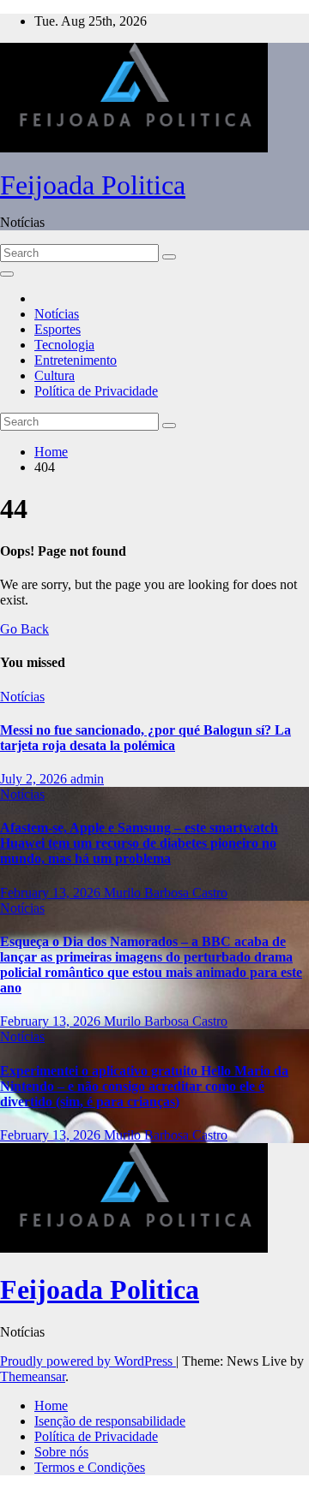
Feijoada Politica (92, 185)
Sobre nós (61, 1451)
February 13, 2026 (52, 892)
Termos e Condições (89, 1467)
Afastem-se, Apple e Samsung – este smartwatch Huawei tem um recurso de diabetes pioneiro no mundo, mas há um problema (139, 843)
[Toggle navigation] (7, 274)
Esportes (57, 329)
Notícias (56, 314)
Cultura (54, 375)
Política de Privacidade (96, 391)
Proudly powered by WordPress (88, 1361)
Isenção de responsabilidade (109, 1421)
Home (51, 451)
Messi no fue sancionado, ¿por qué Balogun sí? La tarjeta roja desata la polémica (145, 738)
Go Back (24, 629)
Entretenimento (75, 360)
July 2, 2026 (35, 778)
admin (87, 778)
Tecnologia (64, 344)
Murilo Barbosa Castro (165, 892)
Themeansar (32, 1376)
